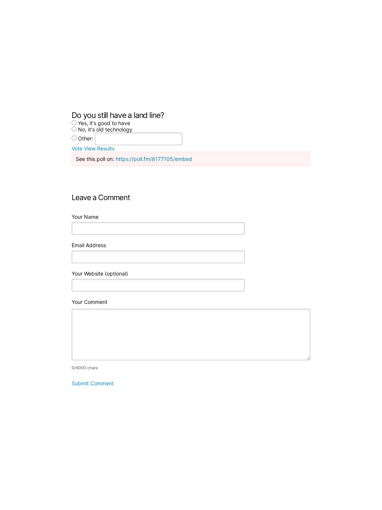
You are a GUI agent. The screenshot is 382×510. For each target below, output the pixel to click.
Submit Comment (93, 383)
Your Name (85, 217)
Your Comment (89, 302)
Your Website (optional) (100, 273)
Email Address (89, 245)
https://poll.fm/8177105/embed (154, 159)
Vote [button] (78, 148)
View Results (99, 148)
